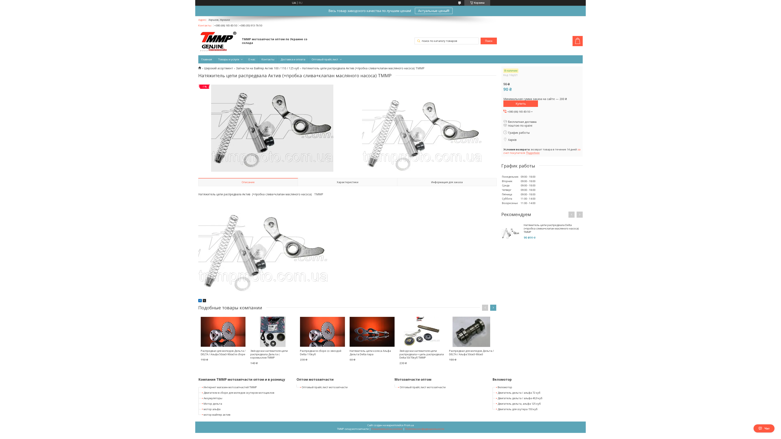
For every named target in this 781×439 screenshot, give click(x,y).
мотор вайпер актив (217, 414)
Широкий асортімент (218, 68)
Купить (521, 103)
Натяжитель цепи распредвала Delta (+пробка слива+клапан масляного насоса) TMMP (551, 228)
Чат (767, 428)
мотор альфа (212, 409)
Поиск (488, 40)
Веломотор (505, 387)
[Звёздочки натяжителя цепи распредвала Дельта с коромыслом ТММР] (272, 332)
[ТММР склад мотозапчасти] (218, 41)
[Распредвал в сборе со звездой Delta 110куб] (322, 332)
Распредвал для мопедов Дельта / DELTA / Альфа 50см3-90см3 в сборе (223, 352)
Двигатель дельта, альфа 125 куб (519, 403)
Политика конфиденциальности (424, 429)
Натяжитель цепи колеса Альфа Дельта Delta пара (370, 352)
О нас (251, 59)
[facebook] (200, 301)
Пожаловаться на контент (386, 429)
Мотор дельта (213, 403)
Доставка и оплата (293, 59)
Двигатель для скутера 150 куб (518, 409)
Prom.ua (409, 425)
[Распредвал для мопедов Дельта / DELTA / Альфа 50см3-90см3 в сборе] (223, 332)
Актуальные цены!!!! (433, 11)
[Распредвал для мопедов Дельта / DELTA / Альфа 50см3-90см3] (471, 332)
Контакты (268, 59)
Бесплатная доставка (522, 121)
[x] (204, 301)
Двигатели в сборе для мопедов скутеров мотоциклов (239, 392)
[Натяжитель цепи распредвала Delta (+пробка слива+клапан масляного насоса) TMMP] (510, 232)
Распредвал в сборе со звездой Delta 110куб (320, 352)
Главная (206, 59)
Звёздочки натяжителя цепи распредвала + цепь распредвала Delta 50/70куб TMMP (421, 354)
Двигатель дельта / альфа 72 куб (519, 392)
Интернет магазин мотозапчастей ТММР (230, 387)
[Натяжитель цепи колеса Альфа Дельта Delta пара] (372, 332)
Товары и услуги (228, 59)
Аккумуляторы (213, 398)
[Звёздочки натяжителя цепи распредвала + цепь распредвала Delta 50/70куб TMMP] (421, 332)
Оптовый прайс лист (325, 59)
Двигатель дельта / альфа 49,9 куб (520, 398)
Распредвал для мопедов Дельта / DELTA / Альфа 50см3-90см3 (471, 352)
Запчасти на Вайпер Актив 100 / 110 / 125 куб (267, 68)
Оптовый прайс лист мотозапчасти (325, 387)
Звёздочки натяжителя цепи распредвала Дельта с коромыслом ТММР (269, 354)
